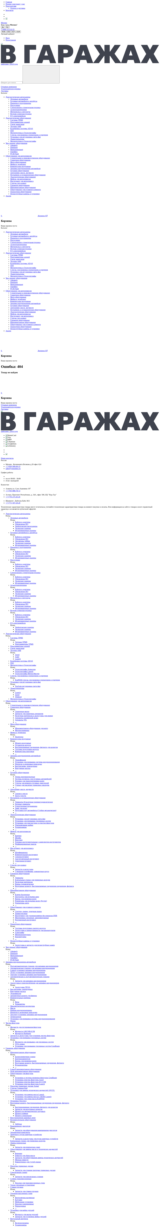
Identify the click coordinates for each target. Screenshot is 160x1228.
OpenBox (14, 152)
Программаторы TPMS (24, 644)
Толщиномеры (21, 827)
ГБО (12, 131)
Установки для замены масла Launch (29, 1095)
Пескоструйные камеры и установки (25, 194)
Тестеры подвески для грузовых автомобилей (33, 779)
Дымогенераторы (17, 139)
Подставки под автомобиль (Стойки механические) (35, 810)
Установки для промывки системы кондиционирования (37, 762)
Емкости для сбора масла (25, 1156)
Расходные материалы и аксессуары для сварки (34, 716)
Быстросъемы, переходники (26, 766)
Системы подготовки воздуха (27, 749)
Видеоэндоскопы (22, 1223)
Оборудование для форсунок (21, 1073)
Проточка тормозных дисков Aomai (24, 1086)
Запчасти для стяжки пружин (26, 1191)
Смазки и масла (21, 794)
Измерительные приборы (20, 998)
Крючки (18, 836)
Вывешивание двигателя (20, 1126)
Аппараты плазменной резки (26, 718)
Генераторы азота (22, 903)
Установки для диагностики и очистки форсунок (34, 823)
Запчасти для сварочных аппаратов (29, 714)
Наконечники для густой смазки (28, 1162)
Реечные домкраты (22, 804)
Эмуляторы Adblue (22, 541)
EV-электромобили (18, 116)
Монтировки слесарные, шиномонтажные (32, 918)
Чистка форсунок (12, 1023)
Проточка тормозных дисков (21, 1166)
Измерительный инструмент (26, 855)
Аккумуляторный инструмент (27, 859)
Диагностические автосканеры (18, 97)
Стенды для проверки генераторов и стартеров (29, 135)
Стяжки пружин (16, 1187)
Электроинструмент (23, 861)
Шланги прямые (21, 1113)
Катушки (18, 1200)
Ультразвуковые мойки (24, 825)
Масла (12, 1008)
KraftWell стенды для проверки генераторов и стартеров (37, 680)
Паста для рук (20, 796)
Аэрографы (19, 932)
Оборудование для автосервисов (19, 156)
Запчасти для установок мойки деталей (30, 1217)
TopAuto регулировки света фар (27, 686)
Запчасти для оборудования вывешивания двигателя (36, 1130)
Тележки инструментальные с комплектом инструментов (38, 842)
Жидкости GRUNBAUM (25, 1031)
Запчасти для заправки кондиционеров (30, 981)
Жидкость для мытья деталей (26, 1214)
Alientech (13, 145)
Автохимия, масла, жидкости (22, 173)
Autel (17, 657)
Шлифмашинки (21, 853)
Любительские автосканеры (26, 526)
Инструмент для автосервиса (21, 181)
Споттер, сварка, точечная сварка (28, 911)
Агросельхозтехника (18, 110)
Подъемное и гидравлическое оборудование (28, 175)
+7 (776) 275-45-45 (13, 497)
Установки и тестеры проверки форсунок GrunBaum (36, 1078)
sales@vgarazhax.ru (13, 469)
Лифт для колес (21, 808)
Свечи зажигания (17, 124)
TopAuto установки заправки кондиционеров (28, 975)
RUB (3, 32)
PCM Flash (14, 154)
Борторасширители (22, 1059)
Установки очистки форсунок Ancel (29, 1080)
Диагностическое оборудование (18, 118)
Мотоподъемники (22, 730)
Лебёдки (18, 1124)
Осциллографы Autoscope (25, 669)
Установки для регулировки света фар (25, 137)
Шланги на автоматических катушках (30, 1111)
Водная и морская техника (21, 114)
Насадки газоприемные (24, 1204)
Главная (9, 2)
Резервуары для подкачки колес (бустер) (31, 901)
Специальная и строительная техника (25, 108)
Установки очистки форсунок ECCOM (30, 1082)
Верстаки (18, 840)
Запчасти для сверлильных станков (29, 1177)
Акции (8, 196)
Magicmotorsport (16, 150)
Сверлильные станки (18, 1172)
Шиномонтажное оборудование (23, 187)
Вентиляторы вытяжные (25, 1198)
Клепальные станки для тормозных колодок (32, 880)
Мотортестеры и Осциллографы (23, 133)
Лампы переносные (18, 1143)
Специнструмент (22, 857)
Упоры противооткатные (25, 777)
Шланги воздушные (23, 743)
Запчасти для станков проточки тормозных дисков (35, 1170)
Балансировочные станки (25, 1057)
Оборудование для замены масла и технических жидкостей (34, 1149)
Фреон (13, 1021)
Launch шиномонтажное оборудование (25, 1069)
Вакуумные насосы (22, 768)
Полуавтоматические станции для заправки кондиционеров (34, 966)
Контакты (9, 10)
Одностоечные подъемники (26, 806)
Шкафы (18, 838)
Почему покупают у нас (15, 4)
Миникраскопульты (23, 935)
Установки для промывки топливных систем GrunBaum (37, 1046)
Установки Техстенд (18, 1101)
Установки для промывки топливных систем (33, 821)
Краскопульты (20, 937)
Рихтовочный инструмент (25, 920)
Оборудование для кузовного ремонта (25, 190)
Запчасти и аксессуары (24, 869)
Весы (17, 1002)
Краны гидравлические (24, 884)
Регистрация (11, 40)
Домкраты (19, 878)
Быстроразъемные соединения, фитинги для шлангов (36, 747)
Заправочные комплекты (20, 1132)
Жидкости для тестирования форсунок (25, 1027)
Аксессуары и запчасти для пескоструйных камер (35, 945)
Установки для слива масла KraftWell (29, 1099)
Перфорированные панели (25, 844)
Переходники (20, 1206)
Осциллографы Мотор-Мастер (27, 674)
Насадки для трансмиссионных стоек (30, 1183)
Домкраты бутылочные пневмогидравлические (34, 802)
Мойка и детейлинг (18, 164)
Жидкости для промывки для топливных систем (34, 1042)
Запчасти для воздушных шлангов (28, 1109)
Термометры (20, 1004)
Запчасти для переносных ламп (27, 1147)
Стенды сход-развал (18, 183)
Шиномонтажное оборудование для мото (31, 728)
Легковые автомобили (19, 99)
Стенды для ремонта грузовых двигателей (32, 783)
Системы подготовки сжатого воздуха (30, 928)
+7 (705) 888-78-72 (13, 491)
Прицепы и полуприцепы (20, 103)
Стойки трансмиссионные (20, 1179)
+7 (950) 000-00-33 (13, 466)
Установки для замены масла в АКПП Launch (33, 1097)
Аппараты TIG (21, 720)
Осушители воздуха (23, 745)
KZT (13, 32)
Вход (8, 38)
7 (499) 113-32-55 (7, 29)
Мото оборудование (18, 162)
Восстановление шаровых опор (22, 1118)
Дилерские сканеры (23, 528)
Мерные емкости (21, 1160)
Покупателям (11, 6)
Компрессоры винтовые (24, 751)
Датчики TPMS (21, 642)
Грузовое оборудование (19, 171)
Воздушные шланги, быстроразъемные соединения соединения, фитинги (44, 886)
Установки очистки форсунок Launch (30, 1084)
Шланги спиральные (23, 1116)
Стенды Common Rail (18, 1088)
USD (8, 32)
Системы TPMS (16, 120)
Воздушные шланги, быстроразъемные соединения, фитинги (39, 1063)
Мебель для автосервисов (20, 179)
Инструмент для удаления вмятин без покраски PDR (36, 916)
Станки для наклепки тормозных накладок (32, 785)
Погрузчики (15, 105)
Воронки (18, 1153)
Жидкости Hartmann (23, 1033)
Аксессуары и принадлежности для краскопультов (35, 930)
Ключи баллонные (22, 895)
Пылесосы (19, 737)
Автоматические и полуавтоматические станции (29, 977)
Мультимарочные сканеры (25, 531)
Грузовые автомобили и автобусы (23, 101)
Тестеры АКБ (15, 126)
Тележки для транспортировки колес (29, 781)
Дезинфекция (20, 760)
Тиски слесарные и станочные (22, 1185)
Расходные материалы (24, 882)
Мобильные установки (24, 1202)
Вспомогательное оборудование (23, 1120)
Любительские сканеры (24, 627)
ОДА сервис (20, 1044)
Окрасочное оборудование (21, 192)
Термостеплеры (21, 914)
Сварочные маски (22, 712)
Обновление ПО (21, 524)
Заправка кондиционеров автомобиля (25, 169)
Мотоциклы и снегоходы (20, 112)
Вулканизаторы (21, 1065)
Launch (18, 659)
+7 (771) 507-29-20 (13, 503)
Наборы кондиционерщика (21, 1010)
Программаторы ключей (20, 122)
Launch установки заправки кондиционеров (27, 970)
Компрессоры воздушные (20, 166)
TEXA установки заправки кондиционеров (27, 972)
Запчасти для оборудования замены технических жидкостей (39, 1158)
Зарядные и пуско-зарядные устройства (26, 1135)
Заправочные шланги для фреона (23, 996)
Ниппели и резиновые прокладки (28, 764)
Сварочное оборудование (20, 160)
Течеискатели (15, 1017)
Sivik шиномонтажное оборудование (25, 1071)
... (15, 722)
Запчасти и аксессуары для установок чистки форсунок (32, 1036)
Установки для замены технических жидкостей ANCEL (32, 1090)
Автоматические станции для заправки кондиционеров (32, 968)
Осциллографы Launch (24, 672)
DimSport (14, 147)
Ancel (17, 655)
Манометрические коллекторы (22, 1006)
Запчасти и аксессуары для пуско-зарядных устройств (36, 1139)
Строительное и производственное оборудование (30, 158)
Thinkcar (18, 697)
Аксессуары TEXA (22, 987)
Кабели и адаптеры (22, 522)
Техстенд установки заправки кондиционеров (28, 1015)
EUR (18, 32)
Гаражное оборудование (20, 185)
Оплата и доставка (17, 8)
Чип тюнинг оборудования (16, 143)
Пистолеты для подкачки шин (27, 897)
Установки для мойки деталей (22, 1210)
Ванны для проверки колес (26, 899)
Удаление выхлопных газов (21, 1193)
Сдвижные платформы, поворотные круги (32, 871)
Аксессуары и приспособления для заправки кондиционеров (34, 983)
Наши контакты (7, 458)
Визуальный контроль (19, 1219)
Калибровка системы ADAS (21, 129)
